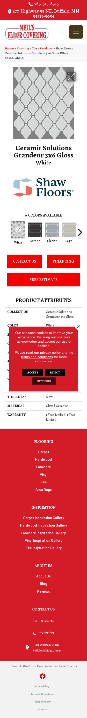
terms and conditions (37, 357)
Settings (43, 381)
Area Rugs (44, 490)
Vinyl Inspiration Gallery (43, 540)
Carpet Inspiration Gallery (43, 518)
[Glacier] (52, 229)
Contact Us (24, 261)
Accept (32, 372)
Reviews (43, 591)
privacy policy (50, 352)
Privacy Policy (42, 702)
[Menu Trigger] (76, 32)
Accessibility (42, 686)
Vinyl (43, 475)
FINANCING (63, 261)
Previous (7, 230)
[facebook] (42, 676)
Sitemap (42, 709)
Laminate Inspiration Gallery (43, 533)
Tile (34, 48)
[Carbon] (35, 229)
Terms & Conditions (42, 694)
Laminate (43, 467)
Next (79, 230)
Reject (55, 372)
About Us (43, 576)
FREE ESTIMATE (43, 279)
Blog (43, 584)
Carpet (43, 452)
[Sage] (68, 229)
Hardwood (43, 459)
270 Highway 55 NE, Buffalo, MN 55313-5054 (46, 13)
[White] (18, 230)
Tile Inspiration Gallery (44, 548)
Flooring (23, 48)
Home (9, 48)
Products (46, 48)
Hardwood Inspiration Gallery (43, 525)
